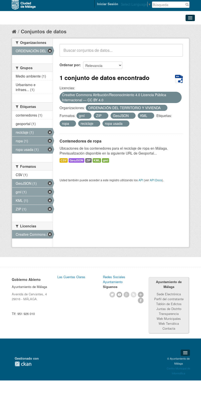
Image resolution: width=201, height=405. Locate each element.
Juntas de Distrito (168, 308)
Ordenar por (70, 64)
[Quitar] (106, 100)
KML (97, 160)
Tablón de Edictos (169, 303)
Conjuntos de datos (43, 31)
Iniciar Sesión (107, 3)
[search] (175, 53)
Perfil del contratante (169, 299)
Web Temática (169, 323)
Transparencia (169, 313)
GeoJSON (76, 160)
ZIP (88, 160)
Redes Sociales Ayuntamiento (114, 279)
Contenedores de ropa (80, 141)
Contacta (169, 328)
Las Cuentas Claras (71, 276)
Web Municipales (169, 318)
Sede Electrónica (169, 294)
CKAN (23, 363)
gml (105, 160)
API (140, 180)
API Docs (156, 180)
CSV (64, 160)
